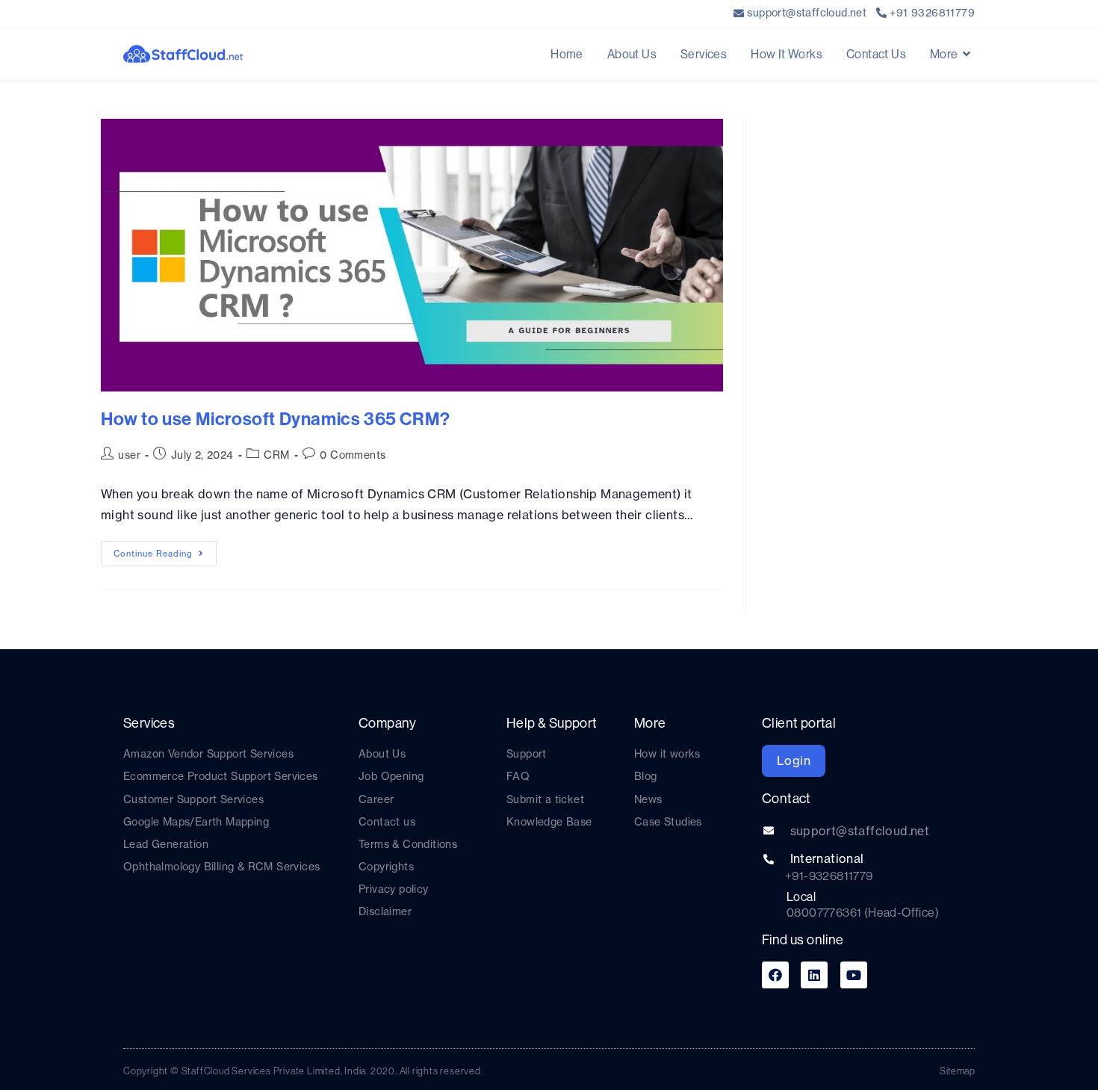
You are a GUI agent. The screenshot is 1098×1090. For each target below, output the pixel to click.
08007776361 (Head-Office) (863, 912)
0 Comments (352, 455)
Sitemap (957, 1071)
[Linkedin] (814, 975)
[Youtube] (853, 975)
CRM (276, 455)
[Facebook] (775, 975)
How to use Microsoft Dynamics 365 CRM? (275, 418)
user (129, 455)
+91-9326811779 (829, 875)
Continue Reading (165, 550)
